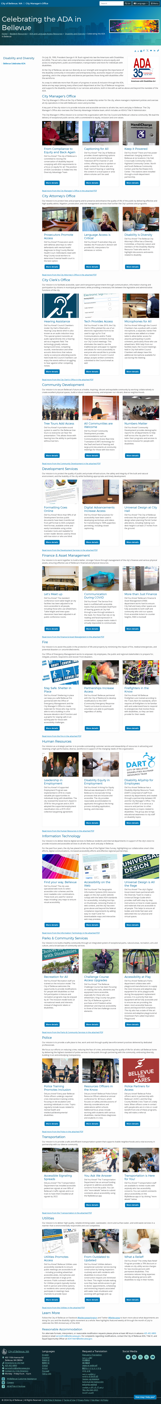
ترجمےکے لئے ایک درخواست (92, 1387)
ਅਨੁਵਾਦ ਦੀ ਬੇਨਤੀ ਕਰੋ (90, 1376)
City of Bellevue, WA (11, 3)
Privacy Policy (83, 1400)
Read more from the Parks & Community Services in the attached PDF (72, 1032)
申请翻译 (86, 1360)
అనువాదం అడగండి (89, 1384)
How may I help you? (145, 1397)
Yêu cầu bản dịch (90, 1390)
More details (52, 183)
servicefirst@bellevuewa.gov (68, 1336)
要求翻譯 (86, 1363)
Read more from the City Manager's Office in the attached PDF (69, 190)
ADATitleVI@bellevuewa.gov (79, 1338)
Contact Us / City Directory (16, 1371)
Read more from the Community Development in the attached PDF (71, 463)
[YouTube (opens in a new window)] (152, 1357)
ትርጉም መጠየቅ (88, 1392)
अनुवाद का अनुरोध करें (89, 1365)
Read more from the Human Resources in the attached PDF (68, 831)
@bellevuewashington (87, 1317)
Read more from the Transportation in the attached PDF (67, 1213)
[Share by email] (151, 50)
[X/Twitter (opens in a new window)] (146, 1357)
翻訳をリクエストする (91, 1368)
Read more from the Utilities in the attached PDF (63, 1307)
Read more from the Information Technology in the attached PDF (71, 933)
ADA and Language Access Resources (45, 33)
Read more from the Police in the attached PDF (62, 1131)
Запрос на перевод (90, 1379)
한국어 (45, 1368)
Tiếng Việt (46, 1374)
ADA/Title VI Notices (52, 1400)
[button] (158, 50)
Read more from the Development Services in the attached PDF (70, 550)
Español (45, 1357)
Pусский (45, 1371)
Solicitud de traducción (93, 1382)
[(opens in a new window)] (128, 1357)
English (45, 1355)
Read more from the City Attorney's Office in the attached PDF (69, 275)
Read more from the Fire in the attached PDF (61, 736)
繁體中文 (46, 1363)
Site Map (95, 1400)
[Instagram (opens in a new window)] (140, 1357)
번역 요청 (86, 1371)
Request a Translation (92, 1355)
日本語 (45, 1365)
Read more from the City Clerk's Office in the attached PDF (67, 379)
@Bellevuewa (114, 1317)
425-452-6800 (150, 1333)
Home (4, 33)
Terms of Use (69, 1400)
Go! (128, 3)
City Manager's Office (37, 3)
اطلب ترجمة (87, 1357)
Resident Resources (18, 33)
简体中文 (46, 1360)
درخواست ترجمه (88, 1374)
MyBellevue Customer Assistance (22, 1379)
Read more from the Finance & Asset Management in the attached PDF (73, 637)
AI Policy (104, 1400)
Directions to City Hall (14, 1363)
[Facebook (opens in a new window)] (134, 1357)
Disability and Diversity (75, 33)
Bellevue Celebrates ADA (14, 63)
